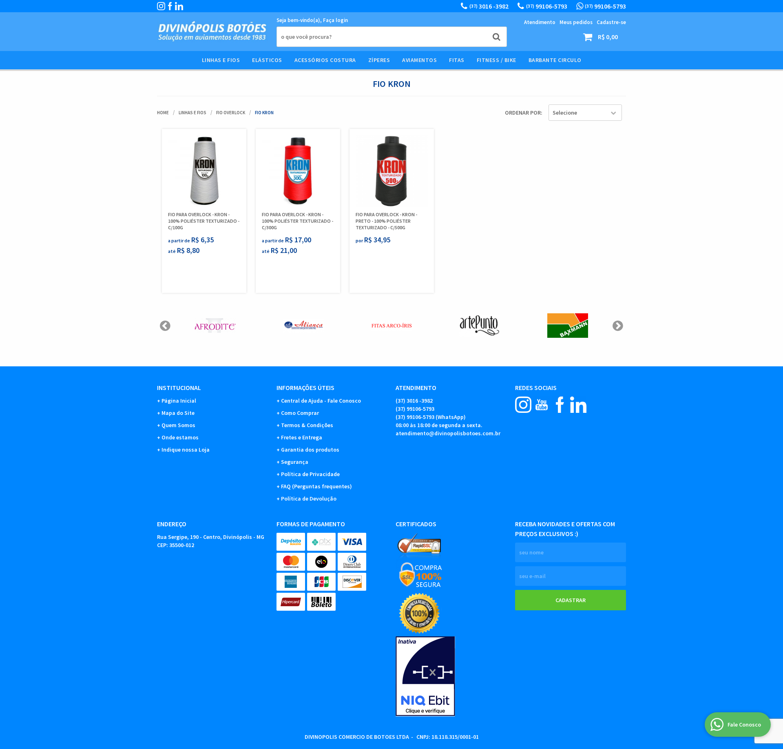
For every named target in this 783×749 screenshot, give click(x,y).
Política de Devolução (308, 498)
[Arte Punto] (480, 325)
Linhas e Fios (221, 60)
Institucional (179, 387)
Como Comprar (300, 413)
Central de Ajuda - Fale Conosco (321, 400)
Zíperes (379, 60)
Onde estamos (180, 437)
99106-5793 (546, 6)
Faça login (335, 20)
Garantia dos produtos (310, 449)
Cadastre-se (611, 22)
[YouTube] (541, 405)
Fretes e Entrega (301, 437)
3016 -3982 (489, 6)
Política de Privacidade (310, 474)
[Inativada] (451, 676)
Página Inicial (178, 400)
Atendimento (539, 22)
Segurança (294, 461)
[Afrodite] (215, 325)
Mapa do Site (178, 413)
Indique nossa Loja (185, 449)
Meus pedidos (576, 22)
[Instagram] (161, 6)
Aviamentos (419, 60)
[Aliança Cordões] (303, 325)
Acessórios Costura (325, 60)
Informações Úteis (305, 387)
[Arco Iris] (391, 325)
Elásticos (267, 60)
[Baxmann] (568, 325)
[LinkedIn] (179, 6)
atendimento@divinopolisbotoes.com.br (448, 433)
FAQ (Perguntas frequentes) (316, 486)
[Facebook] (170, 6)
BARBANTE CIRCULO (555, 60)
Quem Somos (178, 425)
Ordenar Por (523, 112)
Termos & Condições (307, 425)
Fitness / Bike (496, 60)
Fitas (456, 60)
